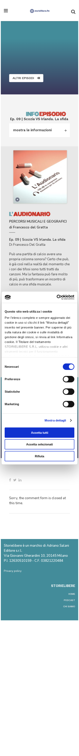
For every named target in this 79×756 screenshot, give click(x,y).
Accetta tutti (39, 432)
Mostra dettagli (55, 420)
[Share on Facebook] (10, 480)
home (71, 594)
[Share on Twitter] (14, 480)
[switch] (68, 379)
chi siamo (69, 606)
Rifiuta (39, 456)
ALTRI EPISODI (23, 78)
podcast (69, 600)
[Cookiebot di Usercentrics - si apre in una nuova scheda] (56, 297)
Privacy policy (12, 571)
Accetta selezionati (39, 444)
